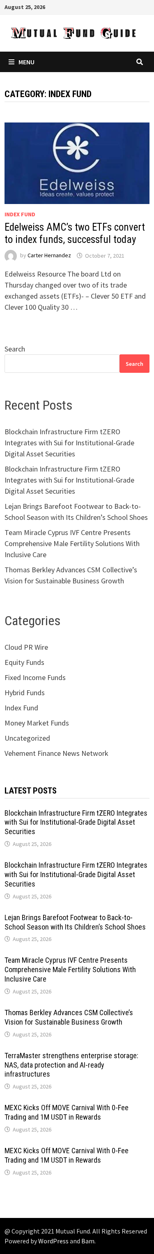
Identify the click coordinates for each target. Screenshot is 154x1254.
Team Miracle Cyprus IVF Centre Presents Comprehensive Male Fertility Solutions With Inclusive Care (72, 543)
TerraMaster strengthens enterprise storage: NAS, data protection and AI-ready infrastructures (71, 1065)
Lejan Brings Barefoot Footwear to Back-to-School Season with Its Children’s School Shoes (75, 922)
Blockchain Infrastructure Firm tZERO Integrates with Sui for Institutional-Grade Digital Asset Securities (69, 442)
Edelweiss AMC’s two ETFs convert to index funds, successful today (75, 233)
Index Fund (20, 214)
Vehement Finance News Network (56, 753)
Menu (26, 62)
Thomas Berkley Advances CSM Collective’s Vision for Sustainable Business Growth (69, 1017)
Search (15, 349)
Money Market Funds (37, 723)
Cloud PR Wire (26, 647)
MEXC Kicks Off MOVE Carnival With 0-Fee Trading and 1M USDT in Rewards (67, 1112)
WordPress (53, 1241)
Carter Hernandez (49, 255)
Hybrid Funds (25, 692)
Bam (87, 1241)
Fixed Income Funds (35, 677)
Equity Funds (24, 662)
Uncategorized (27, 738)
